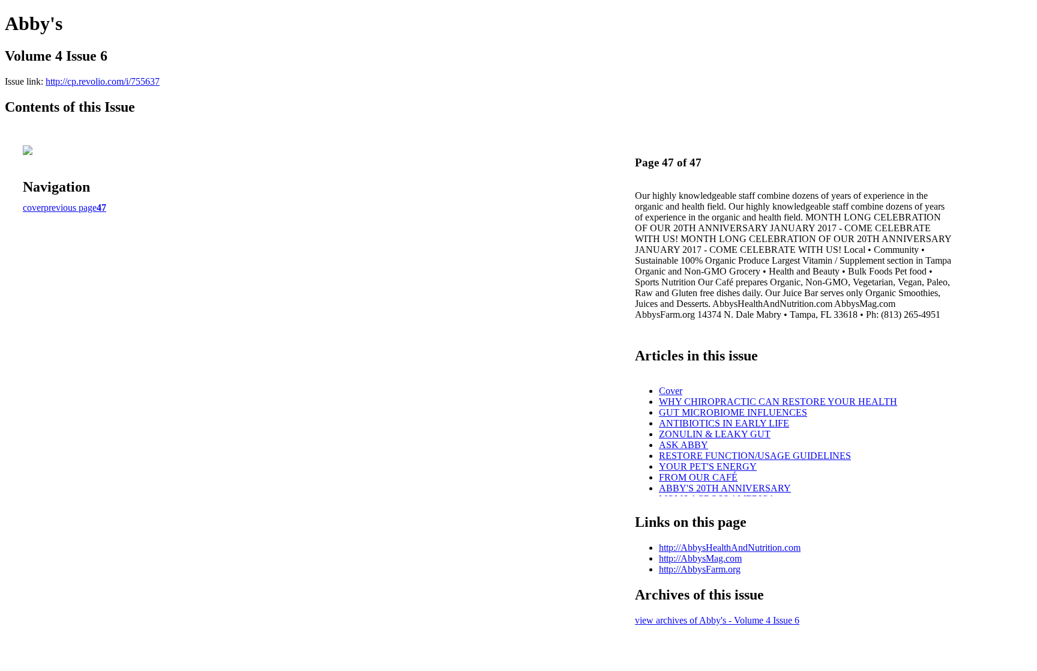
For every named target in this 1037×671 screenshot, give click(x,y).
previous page (70, 207)
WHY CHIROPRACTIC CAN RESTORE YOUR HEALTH (778, 401)
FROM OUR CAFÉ (698, 477)
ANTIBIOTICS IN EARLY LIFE (724, 423)
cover (33, 207)
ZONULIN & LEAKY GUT (715, 434)
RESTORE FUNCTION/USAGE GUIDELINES (755, 456)
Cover (670, 391)
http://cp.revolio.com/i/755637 (103, 81)
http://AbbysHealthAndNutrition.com (730, 547)
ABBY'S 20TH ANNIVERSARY (725, 488)
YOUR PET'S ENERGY (708, 466)
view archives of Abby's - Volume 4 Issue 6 (717, 620)
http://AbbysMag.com (700, 558)
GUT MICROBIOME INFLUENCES (733, 412)
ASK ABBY (683, 445)
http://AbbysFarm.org (700, 569)
